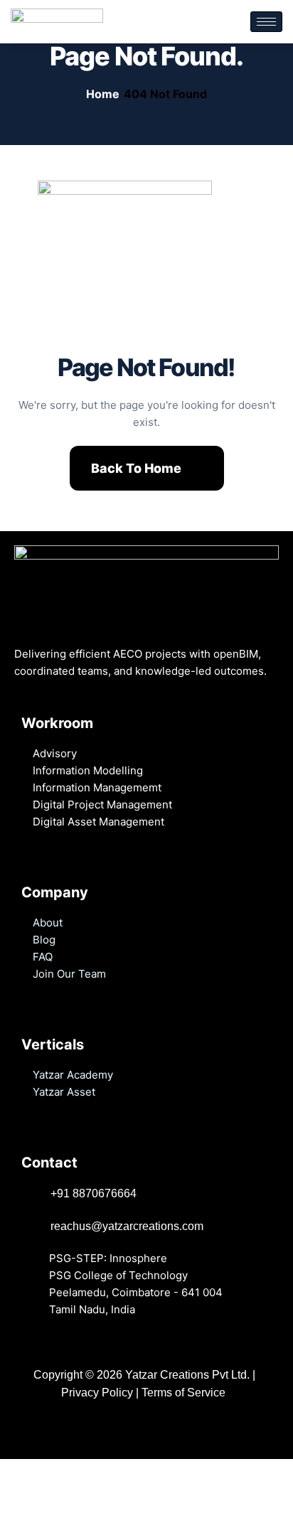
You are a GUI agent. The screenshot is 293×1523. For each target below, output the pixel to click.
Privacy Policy (97, 1392)
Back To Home (136, 468)
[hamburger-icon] (266, 21)
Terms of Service (185, 1392)
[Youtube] (119, 1427)
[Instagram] (132, 1427)
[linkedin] (105, 1427)
